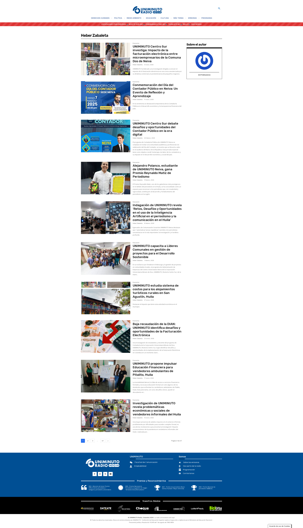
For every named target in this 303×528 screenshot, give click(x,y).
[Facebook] (95, 474)
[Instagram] (100, 474)
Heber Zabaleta (138, 65)
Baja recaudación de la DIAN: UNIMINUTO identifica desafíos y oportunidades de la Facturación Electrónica (157, 329)
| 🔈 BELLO (184, 24)
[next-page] (108, 441)
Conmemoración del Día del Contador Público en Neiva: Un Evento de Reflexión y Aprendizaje (155, 90)
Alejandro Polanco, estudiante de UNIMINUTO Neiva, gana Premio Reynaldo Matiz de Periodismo (155, 171)
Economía (136, 43)
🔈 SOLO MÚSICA (195, 24)
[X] (105, 474)
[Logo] (147, 10)
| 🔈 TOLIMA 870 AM (172, 24)
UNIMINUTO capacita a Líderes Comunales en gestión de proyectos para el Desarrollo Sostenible (155, 251)
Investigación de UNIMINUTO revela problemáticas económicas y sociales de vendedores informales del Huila (157, 408)
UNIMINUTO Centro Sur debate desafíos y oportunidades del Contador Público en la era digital (155, 129)
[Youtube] (111, 474)
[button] (219, 8)
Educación (136, 162)
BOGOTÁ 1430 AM (135, 24)
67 (103, 441)
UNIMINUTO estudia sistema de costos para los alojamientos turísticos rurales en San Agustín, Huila (156, 291)
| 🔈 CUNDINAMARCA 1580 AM (153, 24)
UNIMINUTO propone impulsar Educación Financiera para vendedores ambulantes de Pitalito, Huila (155, 369)
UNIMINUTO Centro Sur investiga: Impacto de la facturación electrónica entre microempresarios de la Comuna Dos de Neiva (157, 54)
